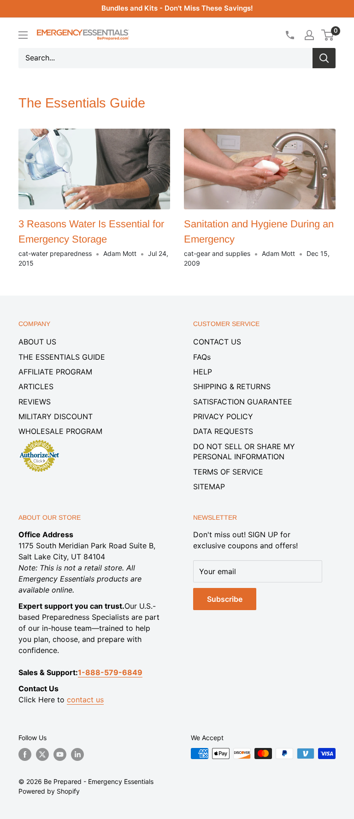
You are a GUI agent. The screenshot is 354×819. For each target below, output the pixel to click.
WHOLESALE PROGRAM (60, 431)
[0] (328, 35)
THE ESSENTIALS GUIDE (61, 357)
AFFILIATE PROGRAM (55, 371)
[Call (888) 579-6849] (289, 35)
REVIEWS (34, 401)
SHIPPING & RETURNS (232, 386)
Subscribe (224, 599)
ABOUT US (37, 341)
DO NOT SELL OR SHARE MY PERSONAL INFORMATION (244, 451)
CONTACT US (217, 341)
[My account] (309, 35)
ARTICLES (35, 386)
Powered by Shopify (49, 791)
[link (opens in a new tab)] (39, 441)
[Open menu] (23, 35)
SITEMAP (209, 486)
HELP (202, 371)
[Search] (324, 58)
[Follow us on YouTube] (59, 754)
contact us (85, 699)
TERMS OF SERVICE (228, 471)
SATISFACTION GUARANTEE (242, 401)
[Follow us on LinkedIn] (77, 754)
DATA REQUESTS (223, 431)
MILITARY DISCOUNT (55, 416)
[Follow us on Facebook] (24, 754)
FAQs (202, 357)
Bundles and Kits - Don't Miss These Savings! (177, 8)
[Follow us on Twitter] (42, 754)
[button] (327, 35)
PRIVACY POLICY (223, 416)
